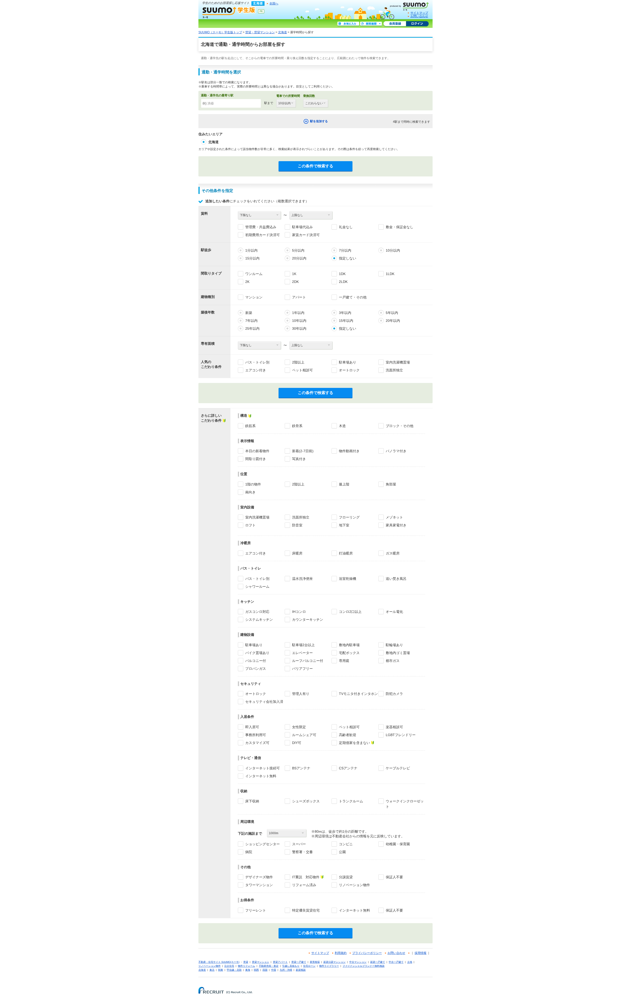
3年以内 (345, 313)
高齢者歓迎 (347, 735)
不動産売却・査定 (269, 966)
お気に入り (348, 24)
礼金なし (346, 227)
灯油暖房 (346, 553)
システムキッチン (259, 619)
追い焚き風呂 (396, 579)
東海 (247, 969)
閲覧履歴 (371, 24)
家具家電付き (396, 525)
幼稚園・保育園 (398, 844)
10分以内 (393, 250)
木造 (342, 426)
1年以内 (298, 313)
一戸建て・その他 (353, 297)
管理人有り (300, 694)
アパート (299, 297)
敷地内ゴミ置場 (398, 653)
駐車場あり (347, 362)
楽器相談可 (394, 727)
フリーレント (255, 910)
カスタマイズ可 (257, 743)
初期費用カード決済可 (262, 235)
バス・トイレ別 (257, 362)
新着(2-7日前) (303, 451)
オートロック (349, 370)
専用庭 (344, 661)
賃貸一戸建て (298, 962)
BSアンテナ (301, 768)
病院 (248, 852)
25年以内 (252, 328)
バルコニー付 (255, 661)
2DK (295, 282)
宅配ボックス (349, 653)
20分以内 (299, 258)
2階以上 (298, 362)
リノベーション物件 (354, 885)
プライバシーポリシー (367, 953)
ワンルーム (254, 274)
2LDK (343, 282)
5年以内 (392, 313)
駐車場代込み (302, 227)
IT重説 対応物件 (305, 877)
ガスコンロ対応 (257, 612)
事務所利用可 (255, 735)
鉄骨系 (297, 426)
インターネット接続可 (262, 768)
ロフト (250, 525)
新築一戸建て (377, 962)
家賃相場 (315, 962)
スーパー (299, 844)
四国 (265, 969)
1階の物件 (253, 484)
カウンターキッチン (307, 619)
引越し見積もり (290, 966)
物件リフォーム (246, 966)
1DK (342, 274)
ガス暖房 (393, 553)
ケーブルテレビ (398, 768)
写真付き (299, 459)
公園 (342, 852)
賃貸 (245, 962)
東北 (212, 969)
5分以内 (298, 250)
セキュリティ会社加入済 (264, 702)
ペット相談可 (302, 370)
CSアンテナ (348, 768)
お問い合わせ (419, 16)
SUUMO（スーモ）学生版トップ (220, 32)
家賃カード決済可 (306, 235)
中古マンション (358, 962)
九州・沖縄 (286, 969)
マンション (254, 297)
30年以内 (299, 328)
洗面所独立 (394, 370)
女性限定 (299, 727)
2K (247, 282)
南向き (250, 492)
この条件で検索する (315, 166)
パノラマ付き (396, 451)
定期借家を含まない (354, 743)
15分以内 (252, 258)
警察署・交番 (302, 852)
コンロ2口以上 (350, 612)
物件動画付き (349, 451)
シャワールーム (257, 586)
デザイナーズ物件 (259, 877)
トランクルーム (351, 801)
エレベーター (302, 653)
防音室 (297, 525)
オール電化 (394, 612)
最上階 (344, 484)
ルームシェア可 (304, 735)
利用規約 (341, 953)
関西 (256, 969)
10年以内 (299, 321)
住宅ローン (309, 966)
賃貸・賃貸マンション (260, 32)
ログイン (417, 24)
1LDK (390, 274)
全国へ (273, 3)
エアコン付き (255, 370)
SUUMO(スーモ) (411, 5)
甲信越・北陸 (234, 969)
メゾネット (394, 517)
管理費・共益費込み (260, 227)
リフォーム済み (304, 885)
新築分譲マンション (334, 962)
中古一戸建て (396, 962)
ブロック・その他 (399, 426)
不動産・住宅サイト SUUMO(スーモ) (218, 962)
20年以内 (393, 321)
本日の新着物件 (257, 451)
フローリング (349, 517)
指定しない (347, 258)
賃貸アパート (280, 962)
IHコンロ (299, 612)
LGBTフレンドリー (401, 735)
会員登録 (395, 24)
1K (294, 274)
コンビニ (346, 844)
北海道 (282, 32)
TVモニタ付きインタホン (358, 694)
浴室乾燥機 (347, 579)
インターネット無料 (260, 776)
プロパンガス (255, 669)
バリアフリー (302, 669)
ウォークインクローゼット (405, 804)
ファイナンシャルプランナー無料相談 (364, 966)
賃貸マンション (260, 962)
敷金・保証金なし (399, 227)
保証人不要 (394, 877)
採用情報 (420, 953)
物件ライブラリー (329, 966)
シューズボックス (306, 801)
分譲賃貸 (346, 877)
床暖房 (297, 553)
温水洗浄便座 (302, 579)
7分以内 (345, 250)
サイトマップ (419, 13)
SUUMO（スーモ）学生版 (229, 12)
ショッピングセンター (262, 844)
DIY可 (296, 743)
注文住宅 (229, 966)
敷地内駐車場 (349, 645)
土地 (409, 962)
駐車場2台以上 (303, 645)
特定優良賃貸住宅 (306, 910)
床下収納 (252, 801)
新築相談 (301, 969)
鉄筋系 (250, 426)
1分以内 (251, 250)
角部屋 (391, 484)
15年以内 (346, 321)
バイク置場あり (257, 653)
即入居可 (252, 727)
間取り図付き (255, 459)
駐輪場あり (394, 645)
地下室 (344, 525)
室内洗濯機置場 (398, 362)
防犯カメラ (394, 694)
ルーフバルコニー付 (307, 661)
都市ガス (393, 661)
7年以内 (251, 321)
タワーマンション (259, 885)
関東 (220, 969)
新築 (248, 313)
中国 (273, 969)
